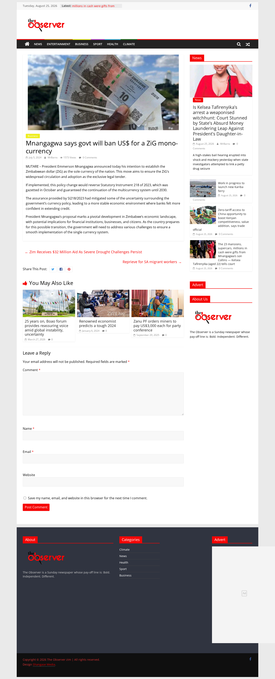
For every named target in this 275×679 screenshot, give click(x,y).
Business (81, 44)
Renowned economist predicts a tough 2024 (97, 323)
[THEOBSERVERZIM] (213, 308)
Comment (31, 370)
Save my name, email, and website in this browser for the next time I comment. (87, 498)
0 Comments (89, 157)
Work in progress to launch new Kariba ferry (231, 187)
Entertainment (58, 44)
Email (28, 452)
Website (29, 475)
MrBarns (53, 157)
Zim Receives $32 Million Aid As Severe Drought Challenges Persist (83, 251)
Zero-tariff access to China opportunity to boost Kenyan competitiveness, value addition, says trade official (221, 220)
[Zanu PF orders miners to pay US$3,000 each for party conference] (157, 292)
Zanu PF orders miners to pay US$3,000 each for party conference (157, 325)
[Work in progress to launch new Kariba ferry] (203, 181)
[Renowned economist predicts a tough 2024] (103, 292)
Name (28, 428)
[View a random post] (247, 44)
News (38, 44)
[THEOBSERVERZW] (46, 548)
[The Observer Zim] (27, 44)
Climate (129, 44)
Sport (97, 44)
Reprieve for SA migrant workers (152, 261)
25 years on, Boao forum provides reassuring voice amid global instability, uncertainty (46, 328)
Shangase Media (44, 664)
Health (112, 44)
